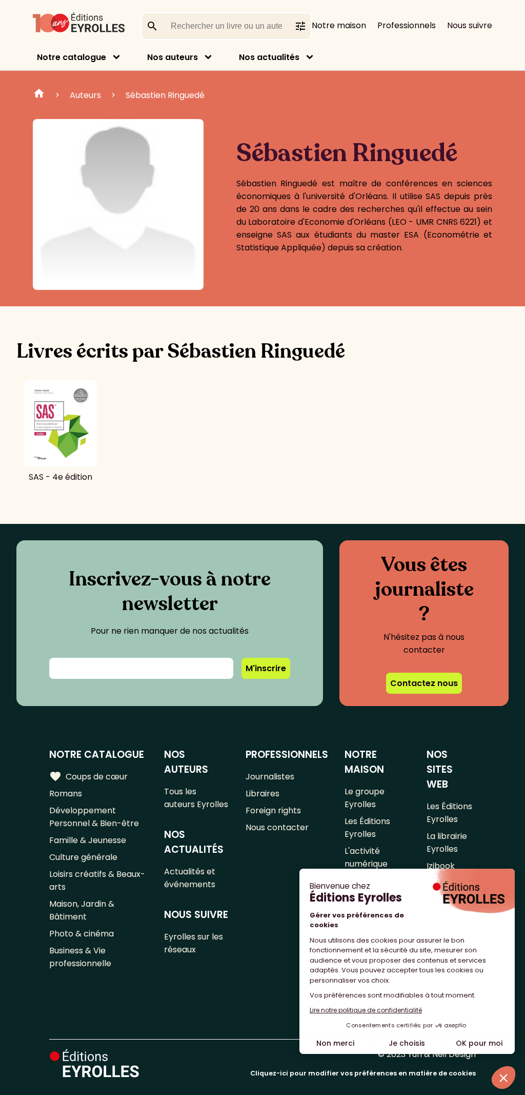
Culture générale (83, 857)
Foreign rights (273, 810)
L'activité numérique (366, 857)
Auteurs (85, 95)
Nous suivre (469, 25)
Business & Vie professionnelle (80, 957)
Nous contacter (277, 827)
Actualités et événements (189, 878)
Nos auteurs (172, 57)
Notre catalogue (71, 57)
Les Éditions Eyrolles (367, 827)
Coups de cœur (88, 776)
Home (39, 95)
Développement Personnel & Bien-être (94, 817)
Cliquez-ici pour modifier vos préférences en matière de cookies (363, 1073)
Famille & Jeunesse (87, 840)
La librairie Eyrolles (447, 842)
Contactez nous (424, 683)
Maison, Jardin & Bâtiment (81, 910)
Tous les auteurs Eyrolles (196, 798)
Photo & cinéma (81, 934)
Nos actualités (269, 57)
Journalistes (270, 777)
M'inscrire (266, 668)
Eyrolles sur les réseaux (193, 943)
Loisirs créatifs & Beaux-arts (97, 880)
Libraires (262, 793)
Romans (65, 793)
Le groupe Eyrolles (365, 798)
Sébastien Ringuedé (165, 95)
